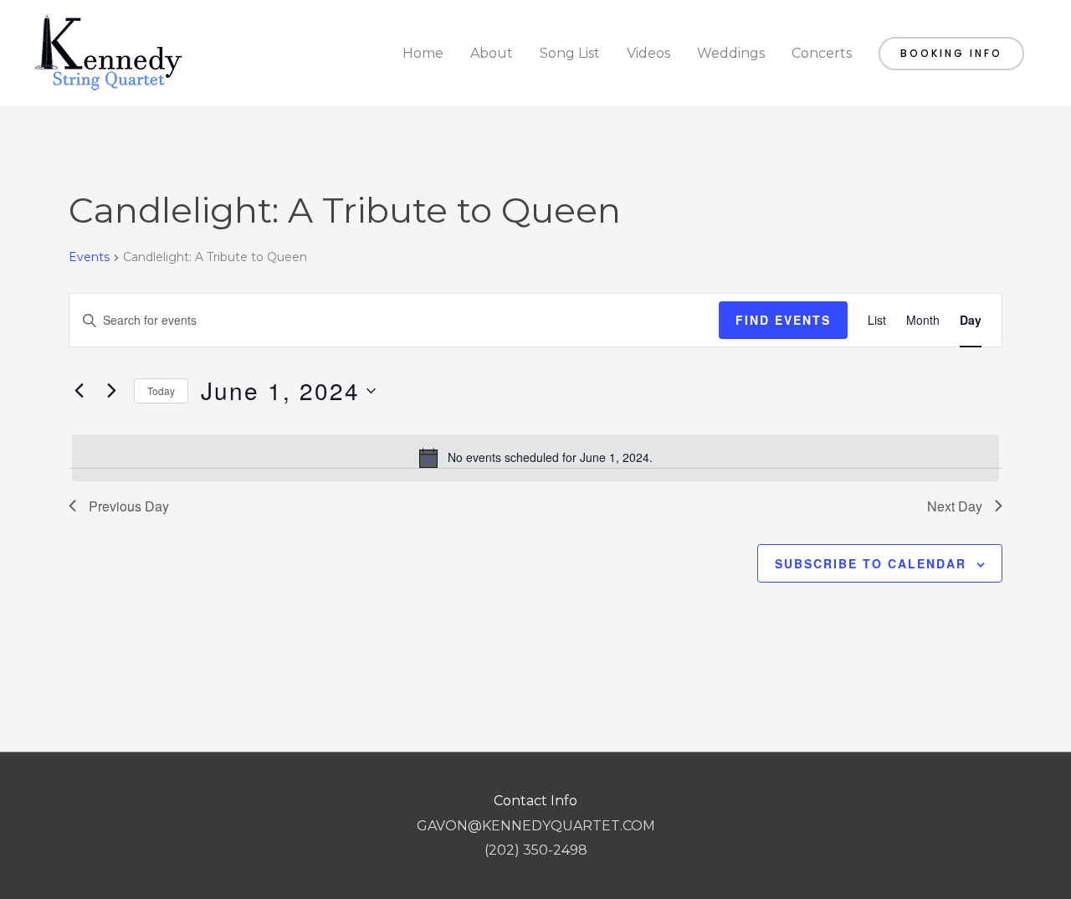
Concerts (822, 53)
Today (161, 390)
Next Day (954, 506)
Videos (648, 53)
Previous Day (129, 506)
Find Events (783, 319)
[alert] (535, 457)
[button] (951, 53)
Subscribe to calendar (870, 563)
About (491, 53)
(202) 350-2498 (535, 850)
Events (89, 257)
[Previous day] (79, 391)
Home (422, 53)
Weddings (731, 53)
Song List (570, 53)
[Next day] (111, 391)
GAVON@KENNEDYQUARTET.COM (536, 826)
